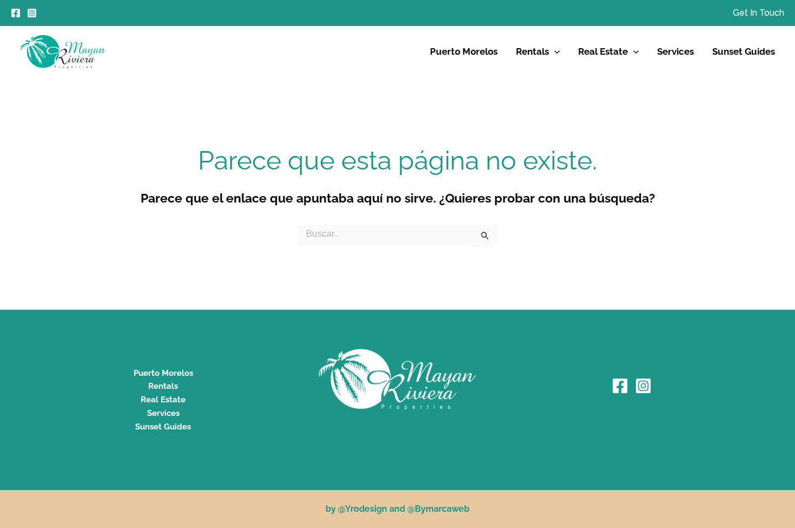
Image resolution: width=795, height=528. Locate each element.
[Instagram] (32, 13)
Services (675, 51)
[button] (758, 13)
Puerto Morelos (464, 51)
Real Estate (603, 51)
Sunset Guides (743, 51)
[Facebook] (16, 13)
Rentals (532, 51)
